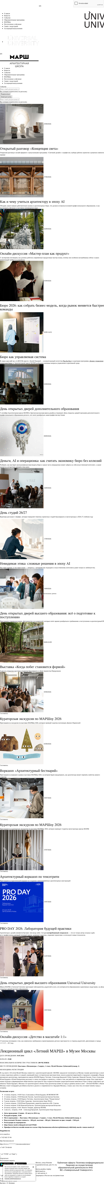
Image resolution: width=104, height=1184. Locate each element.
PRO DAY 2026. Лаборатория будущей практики (35, 928)
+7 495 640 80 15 (41, 1173)
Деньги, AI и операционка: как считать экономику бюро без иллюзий (51, 460)
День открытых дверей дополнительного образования (39, 408)
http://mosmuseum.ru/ (7, 1141)
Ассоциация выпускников (13, 28)
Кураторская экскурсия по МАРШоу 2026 (30, 718)
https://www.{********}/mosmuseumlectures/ (15, 1144)
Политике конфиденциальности (13, 1178)
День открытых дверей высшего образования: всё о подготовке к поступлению (47, 615)
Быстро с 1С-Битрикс (7, 1183)
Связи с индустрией (11, 26)
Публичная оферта (66, 1163)
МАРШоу (7, 22)
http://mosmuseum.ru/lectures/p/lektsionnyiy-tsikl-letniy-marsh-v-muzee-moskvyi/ (66, 1127)
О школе (7, 13)
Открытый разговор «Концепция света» (29, 148)
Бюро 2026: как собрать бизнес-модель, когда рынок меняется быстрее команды (52, 307)
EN (40, 6)
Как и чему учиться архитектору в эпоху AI (32, 201)
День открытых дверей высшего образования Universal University (48, 982)
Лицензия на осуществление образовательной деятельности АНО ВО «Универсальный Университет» (75, 1167)
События (7, 18)
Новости (7, 15)
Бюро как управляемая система (23, 356)
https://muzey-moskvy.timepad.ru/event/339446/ (20, 1125)
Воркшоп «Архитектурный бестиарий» (29, 770)
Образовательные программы (14, 20)
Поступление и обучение (12, 24)
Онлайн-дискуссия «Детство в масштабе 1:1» (33, 1036)
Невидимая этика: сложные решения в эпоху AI (35, 563)
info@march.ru (40, 1171)
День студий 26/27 (13, 512)
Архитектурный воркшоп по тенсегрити (29, 876)
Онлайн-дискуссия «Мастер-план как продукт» (34, 253)
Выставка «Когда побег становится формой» (32, 666)
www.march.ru (5, 1134)
